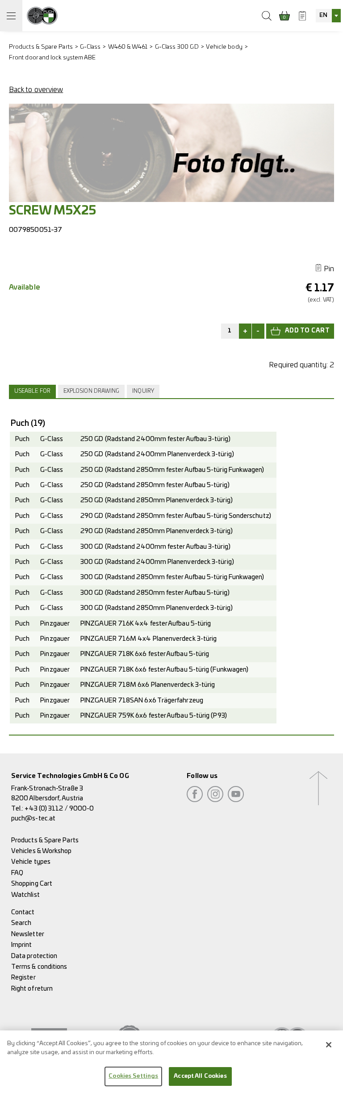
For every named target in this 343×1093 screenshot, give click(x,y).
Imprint (21, 945)
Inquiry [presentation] (143, 391)
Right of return (32, 988)
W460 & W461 (128, 47)
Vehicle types (30, 861)
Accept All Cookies (200, 1076)
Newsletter (27, 934)
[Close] (329, 1045)
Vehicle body (224, 47)
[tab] (33, 391)
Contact (23, 912)
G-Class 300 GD (177, 47)
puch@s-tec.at (33, 818)
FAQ (17, 873)
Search (21, 923)
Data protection (34, 956)
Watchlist (25, 894)
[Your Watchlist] (302, 16)
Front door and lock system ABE (52, 58)
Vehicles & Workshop (41, 851)
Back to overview (36, 89)
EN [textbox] (323, 15)
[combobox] (328, 15)
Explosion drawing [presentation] (91, 391)
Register (23, 977)
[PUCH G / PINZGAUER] (42, 15)
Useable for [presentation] (32, 391)
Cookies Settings (133, 1076)
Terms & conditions (39, 966)
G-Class (90, 47)
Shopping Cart (31, 883)
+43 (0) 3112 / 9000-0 (59, 808)
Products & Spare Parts (41, 47)
